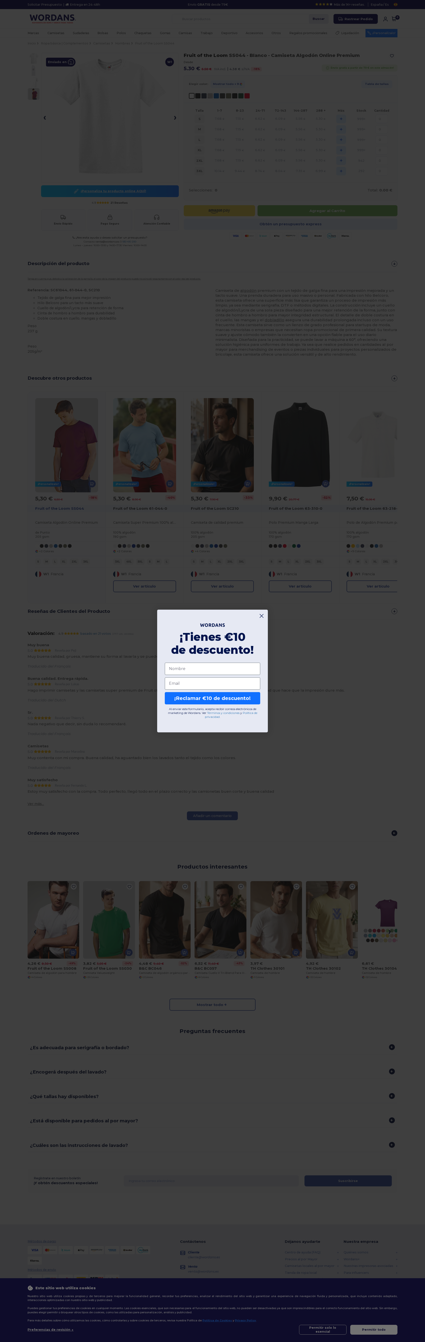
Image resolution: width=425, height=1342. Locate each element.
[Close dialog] (261, 616)
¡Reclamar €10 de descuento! (212, 698)
